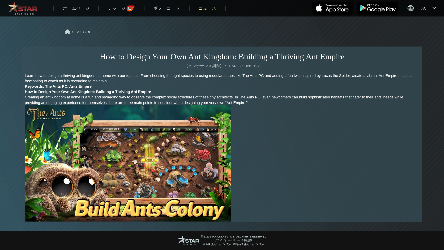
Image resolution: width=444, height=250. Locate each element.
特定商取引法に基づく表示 (248, 244)
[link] (68, 32)
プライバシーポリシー (227, 240)
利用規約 (247, 240)
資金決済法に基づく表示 (217, 244)
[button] (421, 8)
